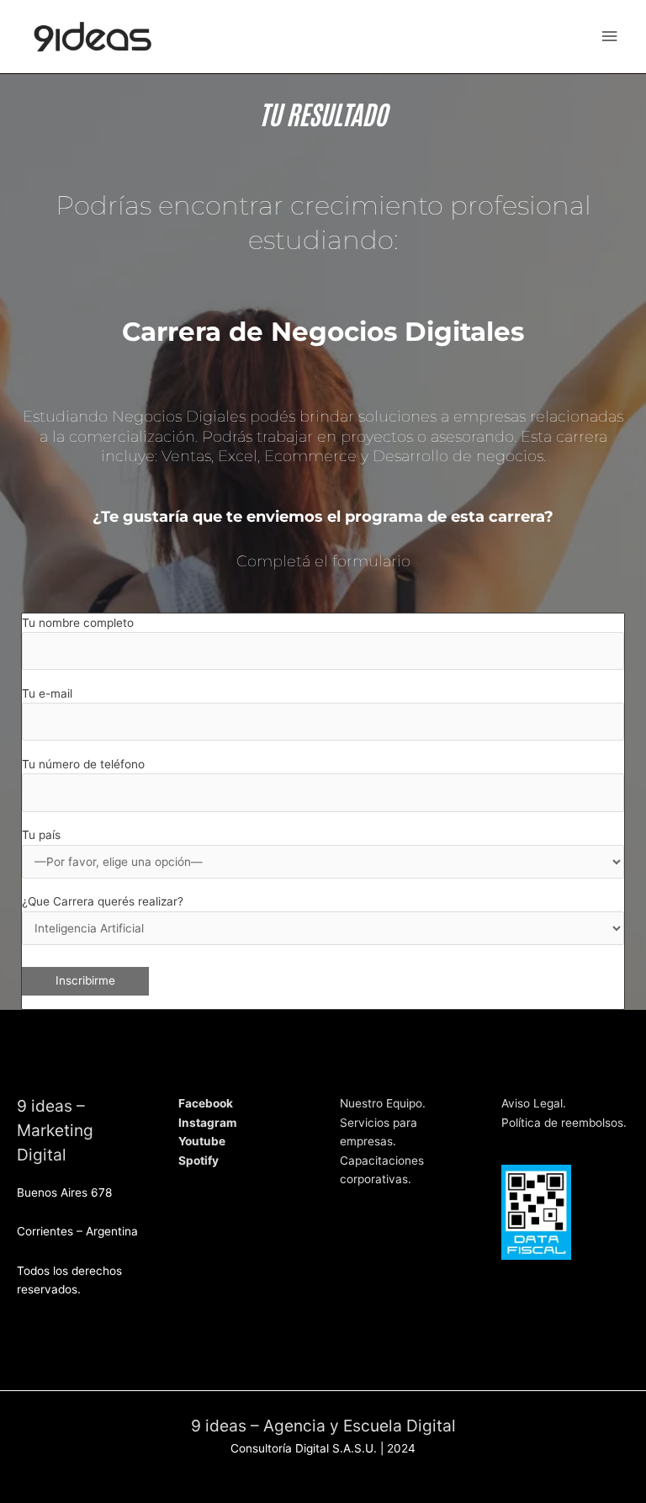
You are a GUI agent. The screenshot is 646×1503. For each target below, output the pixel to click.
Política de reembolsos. (564, 1122)
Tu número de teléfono (83, 764)
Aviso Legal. (533, 1103)
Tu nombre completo (78, 622)
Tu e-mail (47, 693)
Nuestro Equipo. (383, 1103)
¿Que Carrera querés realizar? (102, 901)
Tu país (41, 835)
